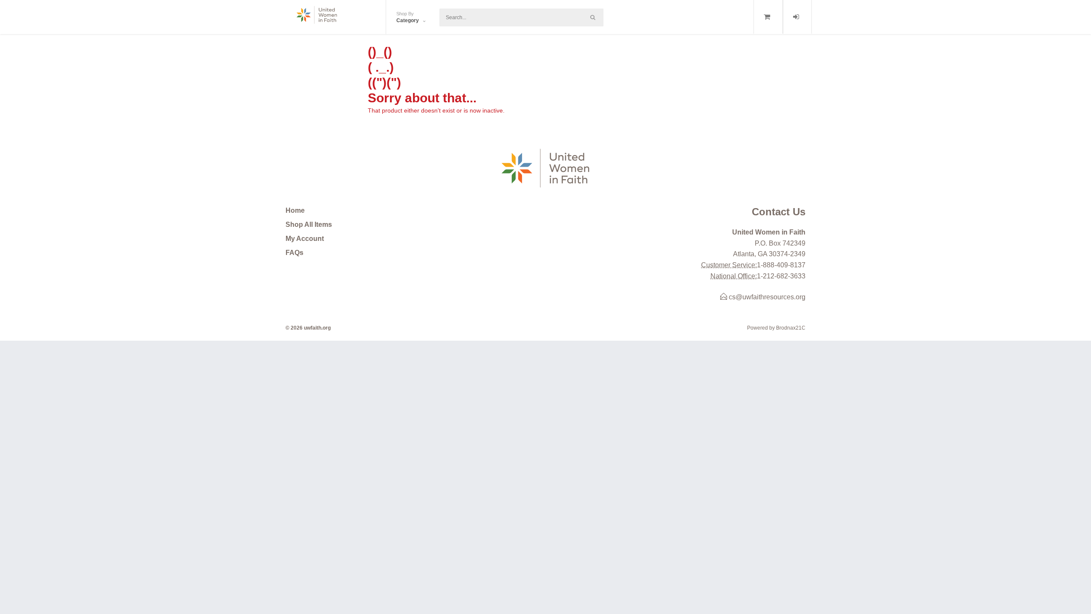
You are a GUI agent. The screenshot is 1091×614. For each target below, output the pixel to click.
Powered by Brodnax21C (776, 328)
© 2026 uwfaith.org (308, 328)
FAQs (294, 252)
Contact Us (778, 211)
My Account (305, 238)
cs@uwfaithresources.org (766, 297)
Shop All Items (309, 224)
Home (295, 210)
